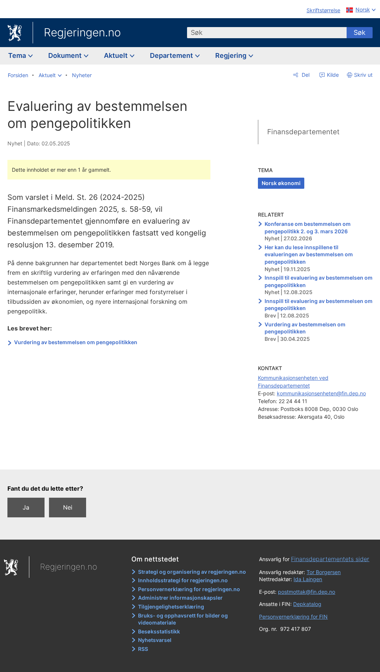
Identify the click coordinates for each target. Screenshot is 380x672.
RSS (143, 649)
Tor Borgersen (324, 572)
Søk (360, 32)
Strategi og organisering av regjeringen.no (192, 572)
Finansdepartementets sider (330, 559)
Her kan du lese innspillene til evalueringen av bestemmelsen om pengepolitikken (309, 254)
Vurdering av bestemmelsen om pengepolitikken (75, 342)
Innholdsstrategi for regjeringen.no (183, 580)
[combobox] (267, 32)
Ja (26, 507)
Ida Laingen (308, 579)
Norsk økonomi (281, 183)
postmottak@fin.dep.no (306, 592)
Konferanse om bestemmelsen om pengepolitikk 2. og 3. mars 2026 (308, 227)
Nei (67, 507)
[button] (50, 75)
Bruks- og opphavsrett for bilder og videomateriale (183, 619)
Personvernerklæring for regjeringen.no (189, 589)
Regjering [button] (231, 55)
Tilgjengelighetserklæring (171, 606)
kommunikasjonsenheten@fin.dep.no (321, 393)
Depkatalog (307, 604)
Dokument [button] (65, 55)
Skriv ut (363, 75)
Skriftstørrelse (323, 10)
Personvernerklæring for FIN (293, 616)
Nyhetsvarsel (154, 640)
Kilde (332, 75)
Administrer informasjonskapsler (180, 597)
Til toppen (113, 458)
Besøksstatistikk (159, 631)
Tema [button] (17, 55)
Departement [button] (172, 55)
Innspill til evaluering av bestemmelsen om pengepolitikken (319, 281)
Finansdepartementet (303, 132)
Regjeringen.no (82, 32)
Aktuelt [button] (116, 55)
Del (304, 75)
